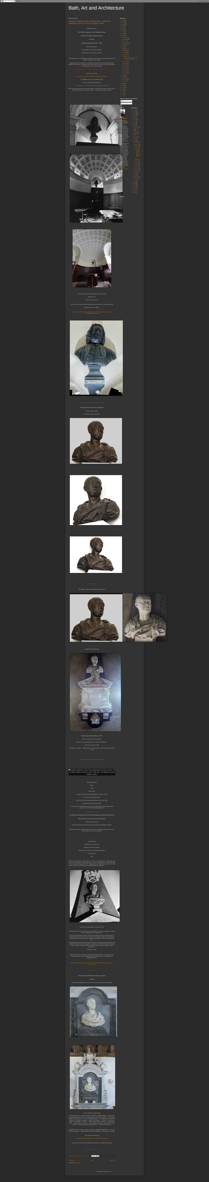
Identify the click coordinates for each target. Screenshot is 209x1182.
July (124, 46)
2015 (122, 87)
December (125, 37)
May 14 (125, 56)
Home (92, 1160)
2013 (122, 91)
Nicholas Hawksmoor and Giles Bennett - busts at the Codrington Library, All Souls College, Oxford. (90, 22)
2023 (122, 26)
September (125, 43)
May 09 (125, 65)
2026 (122, 20)
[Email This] (92, 1156)
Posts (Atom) (77, 1162)
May (124, 48)
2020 (122, 31)
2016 (122, 85)
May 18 (125, 50)
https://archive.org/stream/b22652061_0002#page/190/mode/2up (92, 76)
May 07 (125, 69)
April (124, 75)
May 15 (125, 54)
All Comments (125, 103)
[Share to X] (95, 1156)
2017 (122, 83)
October (124, 41)
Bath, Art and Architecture (96, 8)
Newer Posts (72, 1160)
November (125, 39)
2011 (122, 94)
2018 (122, 35)
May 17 (125, 52)
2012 (122, 92)
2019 (122, 33)
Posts (123, 101)
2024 (122, 24)
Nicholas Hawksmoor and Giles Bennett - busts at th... (131, 58)
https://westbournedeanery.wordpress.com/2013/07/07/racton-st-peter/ (91, 1138)
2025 (122, 22)
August (124, 45)
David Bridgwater (124, 118)
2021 (122, 30)
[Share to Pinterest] (98, 1156)
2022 (122, 28)
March (124, 77)
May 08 (125, 67)
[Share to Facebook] (97, 1156)
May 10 (125, 63)
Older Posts (112, 1160)
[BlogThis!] (94, 1156)
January (124, 81)
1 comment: (87, 1155)
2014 (122, 89)
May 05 (125, 71)
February (125, 79)
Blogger (110, 1171)
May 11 (125, 61)
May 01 (125, 72)
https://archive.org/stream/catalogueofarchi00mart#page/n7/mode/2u (92, 85)
